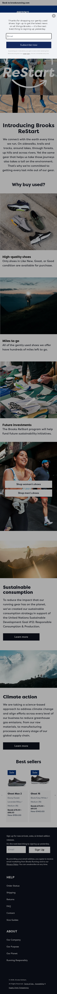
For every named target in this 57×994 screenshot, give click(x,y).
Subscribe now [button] (28, 44)
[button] (54, 16)
